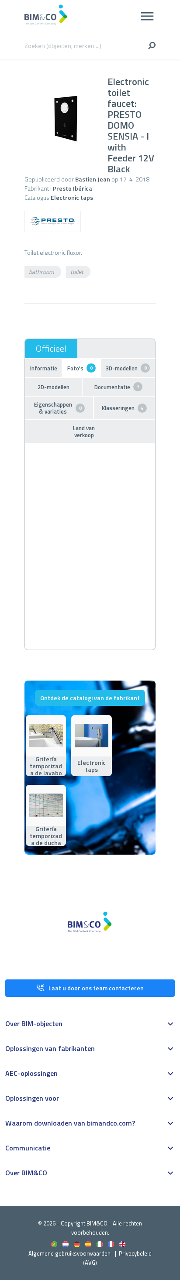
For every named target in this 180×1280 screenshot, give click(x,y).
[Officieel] (51, 348)
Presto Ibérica (72, 188)
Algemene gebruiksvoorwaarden (69, 1253)
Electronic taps (72, 197)
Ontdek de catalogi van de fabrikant (90, 697)
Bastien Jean (92, 179)
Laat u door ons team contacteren (96, 988)
